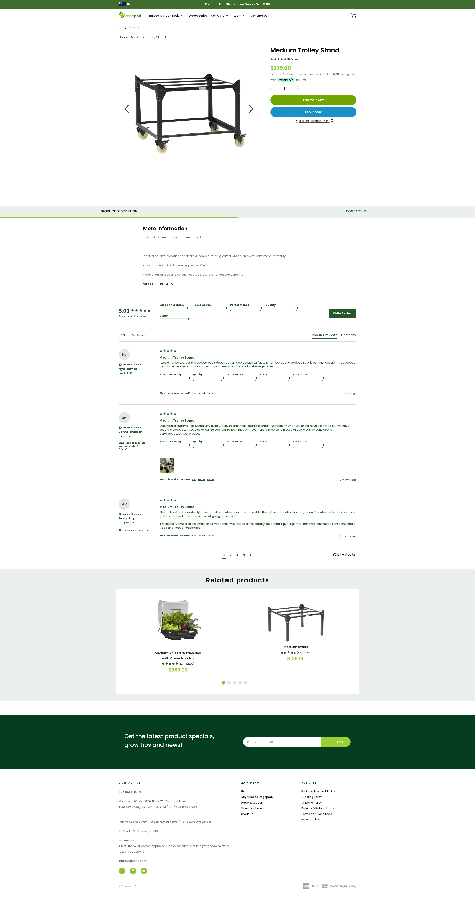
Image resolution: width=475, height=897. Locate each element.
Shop (244, 791)
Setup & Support (251, 803)
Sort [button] (122, 335)
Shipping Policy (311, 803)
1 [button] (223, 683)
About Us (246, 814)
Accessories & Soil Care (207, 16)
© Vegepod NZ (127, 886)
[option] (189, 113)
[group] (138, 311)
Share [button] (210, 393)
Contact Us (259, 16)
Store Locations (251, 808)
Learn (237, 16)
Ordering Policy (311, 797)
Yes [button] (194, 393)
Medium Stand (296, 647)
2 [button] (229, 683)
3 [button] (234, 683)
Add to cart (313, 100)
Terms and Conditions (316, 814)
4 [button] (240, 683)
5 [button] (246, 683)
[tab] (119, 211)
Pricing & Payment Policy (318, 791)
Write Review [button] (342, 313)
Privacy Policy (310, 819)
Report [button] (201, 393)
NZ (128, 4)
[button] (313, 59)
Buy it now (313, 112)
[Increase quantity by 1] (295, 88)
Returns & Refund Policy (317, 808)
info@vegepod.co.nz (133, 861)
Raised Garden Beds (164, 16)
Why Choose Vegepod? (256, 797)
